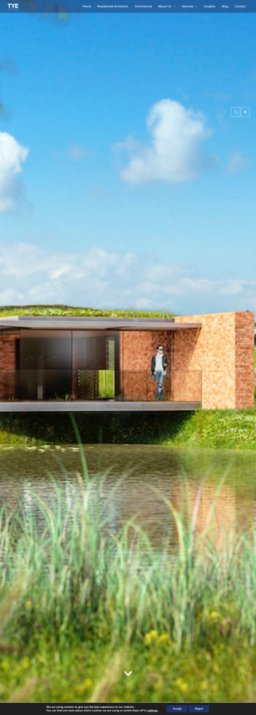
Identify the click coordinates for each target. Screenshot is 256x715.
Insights (209, 6)
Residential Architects (112, 6)
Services (188, 6)
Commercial (143, 6)
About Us (164, 6)
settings (152, 710)
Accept (177, 709)
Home (87, 6)
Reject (199, 709)
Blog (225, 6)
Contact (240, 6)
